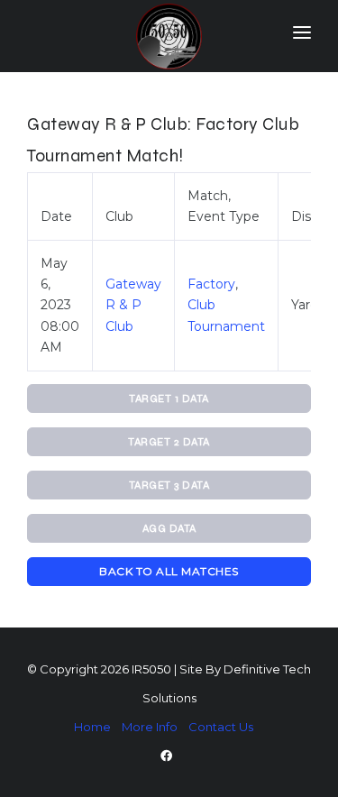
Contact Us (220, 726)
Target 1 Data (169, 398)
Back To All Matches (169, 571)
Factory (211, 284)
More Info (150, 726)
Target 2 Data (169, 441)
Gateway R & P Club (133, 305)
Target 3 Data (169, 485)
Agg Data (169, 528)
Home (92, 726)
